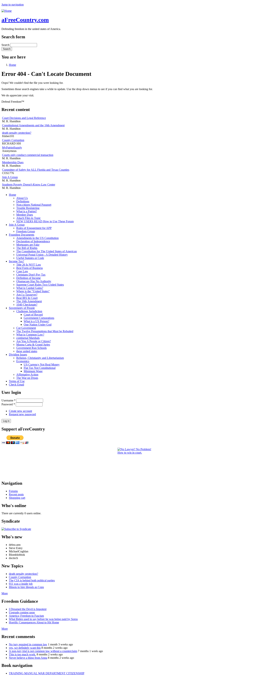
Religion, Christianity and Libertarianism (40, 357)
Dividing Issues (18, 354)
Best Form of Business (29, 268)
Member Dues (24, 214)
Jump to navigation (12, 4)
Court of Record (33, 314)
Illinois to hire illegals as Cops (26, 587)
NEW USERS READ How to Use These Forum (45, 221)
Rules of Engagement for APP (34, 228)
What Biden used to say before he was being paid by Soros (43, 619)
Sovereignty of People (22, 307)
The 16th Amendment (29, 301)
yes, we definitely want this (25, 647)
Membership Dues (12, 162)
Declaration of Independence (33, 241)
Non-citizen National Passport (33, 204)
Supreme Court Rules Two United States (40, 284)
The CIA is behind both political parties (32, 580)
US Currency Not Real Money (42, 364)
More (4, 593)
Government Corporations (39, 317)
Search (5, 44)
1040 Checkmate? (26, 304)
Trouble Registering (27, 208)
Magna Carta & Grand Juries (33, 344)
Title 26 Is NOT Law (28, 264)
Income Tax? (16, 261)
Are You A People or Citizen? (33, 341)
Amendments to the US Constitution (37, 238)
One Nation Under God (37, 324)
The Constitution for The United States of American (46, 251)
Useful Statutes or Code (30, 258)
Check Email (16, 384)
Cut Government (26, 327)
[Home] (6, 10)
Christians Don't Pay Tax (31, 274)
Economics (22, 361)
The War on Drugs (27, 377)
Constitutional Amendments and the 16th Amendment (33, 125)
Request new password (22, 414)
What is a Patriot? (26, 211)
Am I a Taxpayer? (26, 294)
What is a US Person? (36, 321)
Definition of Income (28, 278)
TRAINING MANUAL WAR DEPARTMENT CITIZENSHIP (46, 673)
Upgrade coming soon (22, 612)
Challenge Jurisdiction (29, 311)
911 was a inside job (21, 583)
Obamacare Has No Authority (33, 281)
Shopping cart (17, 497)
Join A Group (10, 177)
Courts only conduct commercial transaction (27, 155)
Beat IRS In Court (27, 298)
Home (12, 64)
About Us (22, 198)
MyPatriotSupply (12, 147)
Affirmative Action (27, 374)
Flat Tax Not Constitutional (40, 367)
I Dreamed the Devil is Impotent (27, 609)
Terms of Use (17, 381)
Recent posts (16, 494)
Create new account (20, 411)
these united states (26, 351)
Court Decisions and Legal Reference (24, 118)
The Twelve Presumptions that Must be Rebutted (44, 331)
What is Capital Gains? (29, 288)
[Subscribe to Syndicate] (16, 529)
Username (8, 400)
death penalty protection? (16, 132)
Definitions (22, 201)
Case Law (22, 271)
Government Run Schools (31, 347)
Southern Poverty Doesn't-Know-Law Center (28, 184)
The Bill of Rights (26, 248)
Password (8, 404)
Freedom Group (25, 231)
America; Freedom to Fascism (26, 615)
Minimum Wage (33, 371)
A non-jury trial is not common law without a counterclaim (43, 651)
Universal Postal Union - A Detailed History (42, 254)
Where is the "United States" (33, 291)
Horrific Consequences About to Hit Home (34, 622)
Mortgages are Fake (27, 244)
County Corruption (13, 140)
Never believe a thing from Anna (28, 657)
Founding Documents (21, 234)
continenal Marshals (28, 337)
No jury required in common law (28, 644)
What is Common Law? (30, 334)
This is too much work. (22, 654)
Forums (13, 491)
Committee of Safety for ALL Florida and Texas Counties (35, 169)
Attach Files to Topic (28, 218)
